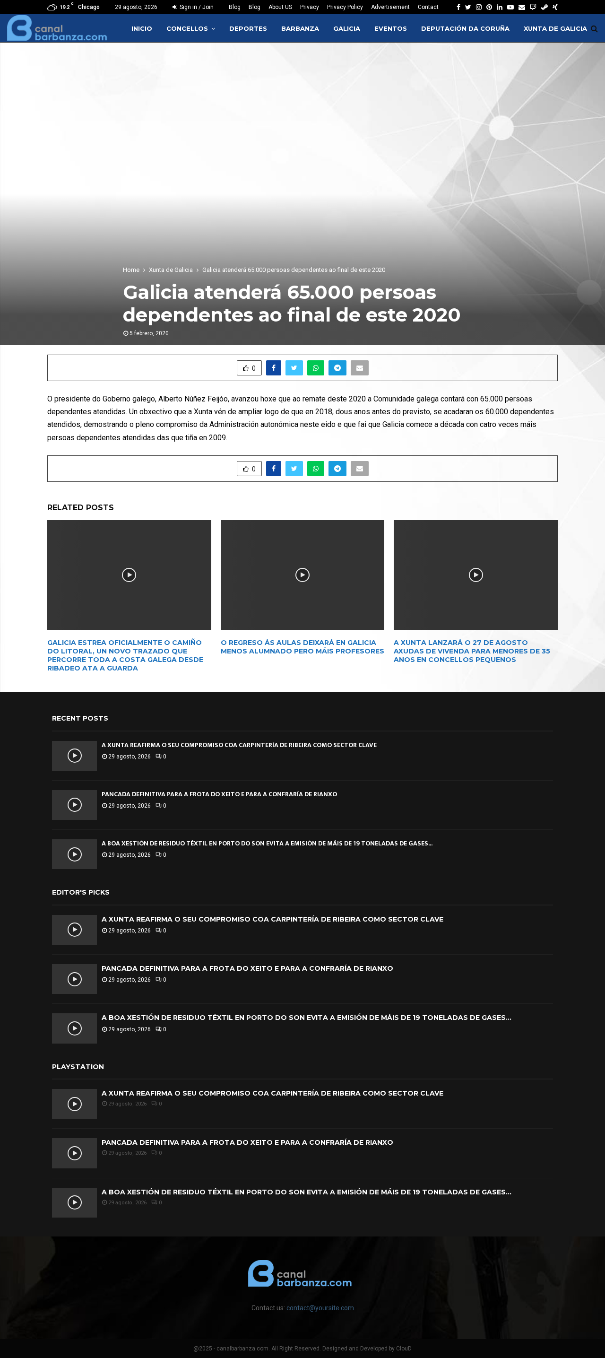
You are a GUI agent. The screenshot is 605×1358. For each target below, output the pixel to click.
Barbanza (300, 28)
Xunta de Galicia (555, 28)
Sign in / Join (196, 7)
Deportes (248, 28)
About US (280, 7)
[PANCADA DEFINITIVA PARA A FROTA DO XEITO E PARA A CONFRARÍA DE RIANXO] (74, 805)
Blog (235, 7)
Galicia (346, 28)
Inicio (141, 28)
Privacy (309, 7)
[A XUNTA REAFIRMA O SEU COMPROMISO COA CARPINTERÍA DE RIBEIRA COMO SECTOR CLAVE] (74, 756)
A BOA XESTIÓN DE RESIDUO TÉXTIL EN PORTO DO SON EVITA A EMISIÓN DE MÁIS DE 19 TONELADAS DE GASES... (267, 843)
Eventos (390, 28)
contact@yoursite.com (320, 1308)
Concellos (187, 28)
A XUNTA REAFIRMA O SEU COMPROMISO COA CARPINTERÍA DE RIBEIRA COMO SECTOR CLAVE (239, 745)
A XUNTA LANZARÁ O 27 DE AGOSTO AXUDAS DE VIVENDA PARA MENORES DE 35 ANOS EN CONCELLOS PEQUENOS (472, 651)
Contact (428, 7)
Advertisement (390, 7)
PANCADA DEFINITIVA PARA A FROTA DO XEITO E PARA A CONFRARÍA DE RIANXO (219, 794)
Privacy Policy (345, 7)
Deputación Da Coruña (465, 28)
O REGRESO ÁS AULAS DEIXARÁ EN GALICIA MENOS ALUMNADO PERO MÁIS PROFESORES (302, 646)
